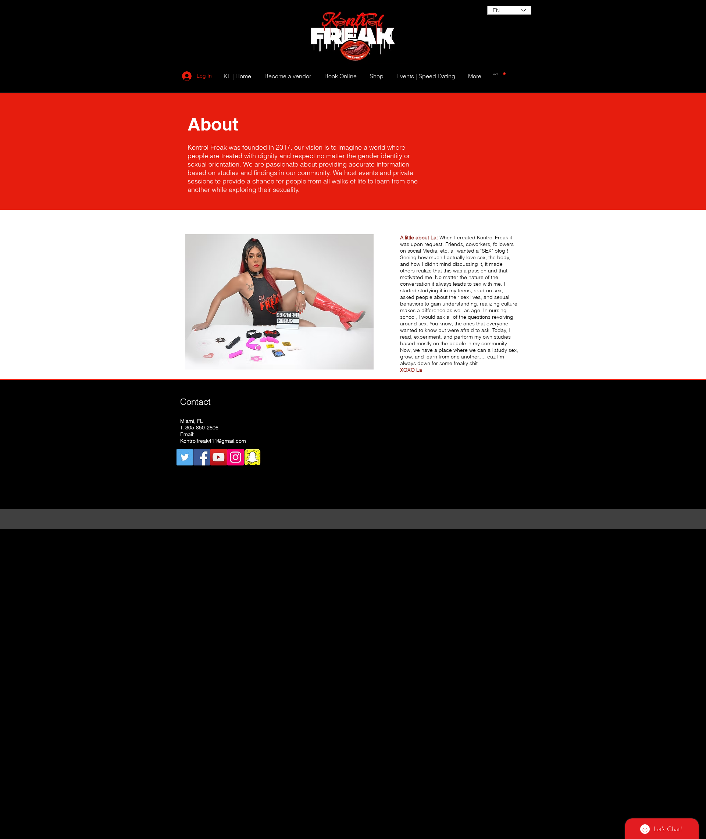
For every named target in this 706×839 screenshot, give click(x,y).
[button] (499, 73)
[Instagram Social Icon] (235, 457)
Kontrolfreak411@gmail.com (213, 441)
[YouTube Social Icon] (218, 457)
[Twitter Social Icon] (184, 457)
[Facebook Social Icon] (201, 457)
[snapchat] (252, 457)
